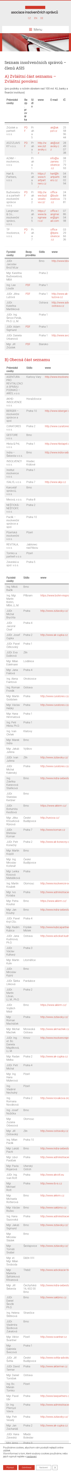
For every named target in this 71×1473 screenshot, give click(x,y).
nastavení (31, 1456)
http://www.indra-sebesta (54, 778)
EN (35, 18)
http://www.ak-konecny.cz (55, 841)
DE (41, 18)
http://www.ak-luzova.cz (60, 295)
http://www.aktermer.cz (53, 1366)
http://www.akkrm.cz (52, 1195)
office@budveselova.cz (55, 197)
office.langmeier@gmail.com (54, 215)
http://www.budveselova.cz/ (42, 197)
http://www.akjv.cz (55, 482)
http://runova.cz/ (49, 817)
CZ (29, 18)
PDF (28, 285)
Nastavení (43, 1467)
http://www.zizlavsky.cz (42, 147)
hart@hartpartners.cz (54, 177)
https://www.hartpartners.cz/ (42, 180)
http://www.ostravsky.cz (54, 1131)
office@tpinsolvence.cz (55, 234)
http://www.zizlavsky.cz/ (54, 610)
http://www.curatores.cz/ (54, 696)
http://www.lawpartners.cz (55, 1396)
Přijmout (10, 1467)
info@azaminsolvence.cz (55, 163)
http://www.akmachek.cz (54, 1029)
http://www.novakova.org (55, 1098)
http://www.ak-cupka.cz (54, 635)
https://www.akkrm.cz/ (53, 805)
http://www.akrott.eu (52, 1174)
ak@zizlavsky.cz (54, 146)
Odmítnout (26, 1467)
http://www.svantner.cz (53, 1336)
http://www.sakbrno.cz (53, 1207)
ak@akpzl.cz (54, 129)
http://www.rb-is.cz (51, 1183)
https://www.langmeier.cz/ (42, 215)
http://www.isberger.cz (58, 410)
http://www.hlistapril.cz (58, 443)
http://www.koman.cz (52, 829)
